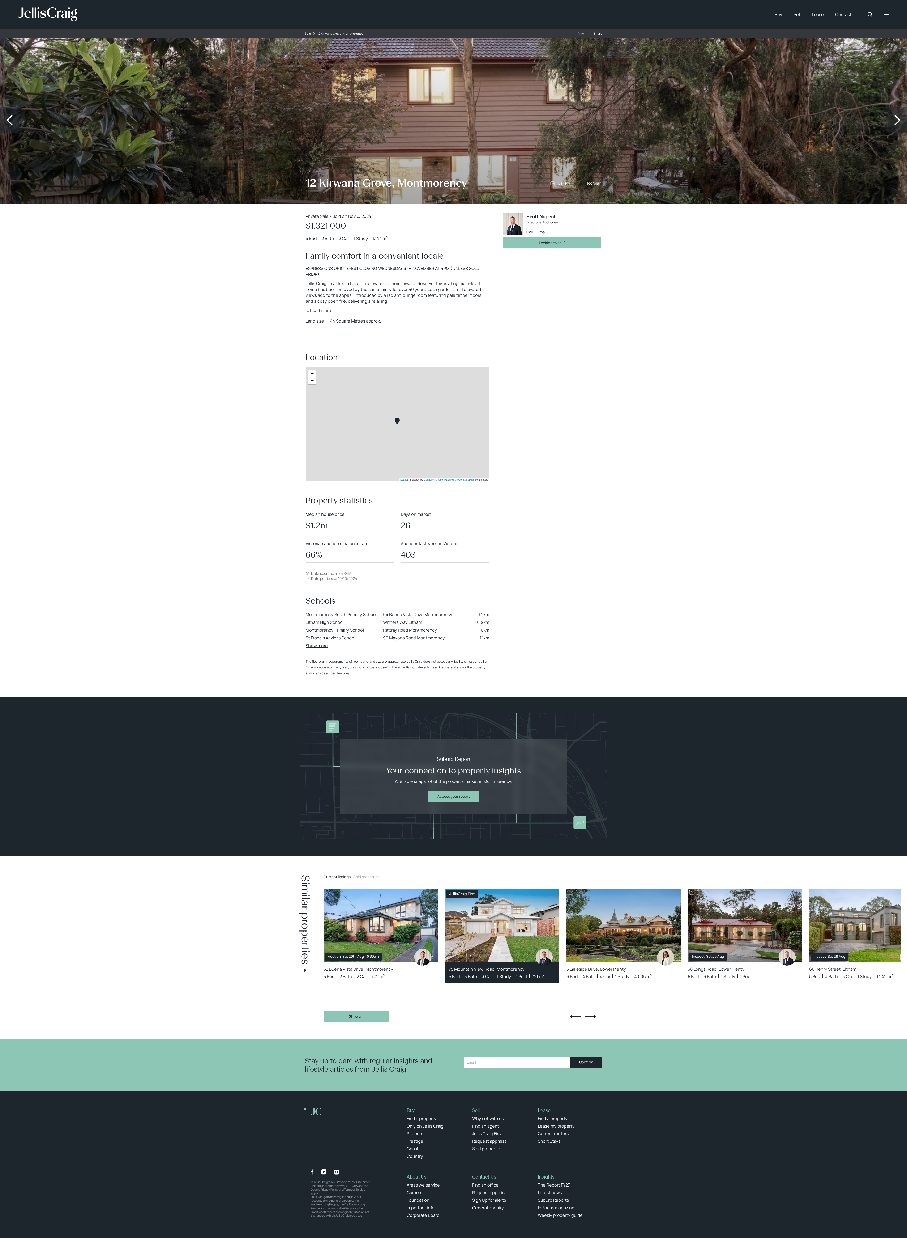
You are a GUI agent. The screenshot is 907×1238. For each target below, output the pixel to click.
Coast (413, 1148)
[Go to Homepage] (47, 14)
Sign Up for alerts (489, 1200)
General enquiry (488, 1207)
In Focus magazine (556, 1207)
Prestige (415, 1141)
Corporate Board (423, 1215)
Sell (797, 14)
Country (415, 1156)
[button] (397, 421)
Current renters (553, 1133)
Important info (421, 1207)
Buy (778, 14)
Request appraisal (490, 1141)
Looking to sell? (552, 242)
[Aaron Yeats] (544, 957)
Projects (415, 1133)
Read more (320, 310)
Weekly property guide (560, 1215)
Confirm (586, 1062)
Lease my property (556, 1126)
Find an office (485, 1185)
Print (581, 33)
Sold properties (366, 876)
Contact (843, 14)
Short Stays (549, 1141)
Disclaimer (363, 1182)
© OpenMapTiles (445, 479)
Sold (308, 33)
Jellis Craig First (487, 1133)
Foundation (418, 1200)
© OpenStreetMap (465, 479)
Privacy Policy (346, 1182)
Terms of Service (354, 1190)
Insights (546, 1177)
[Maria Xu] (665, 957)
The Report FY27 (554, 1185)
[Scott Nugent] (787, 957)
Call (529, 232)
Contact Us (484, 1177)
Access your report (453, 796)
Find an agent (485, 1126)
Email (542, 232)
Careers (414, 1192)
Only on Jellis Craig (425, 1126)
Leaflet (404, 479)
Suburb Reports (553, 1200)
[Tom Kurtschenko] (422, 957)
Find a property (421, 1118)
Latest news (550, 1192)
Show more (317, 645)
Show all (356, 1016)
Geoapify (429, 479)
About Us (417, 1177)
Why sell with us (488, 1118)
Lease (818, 14)
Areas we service (423, 1185)
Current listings (337, 876)
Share (598, 33)
